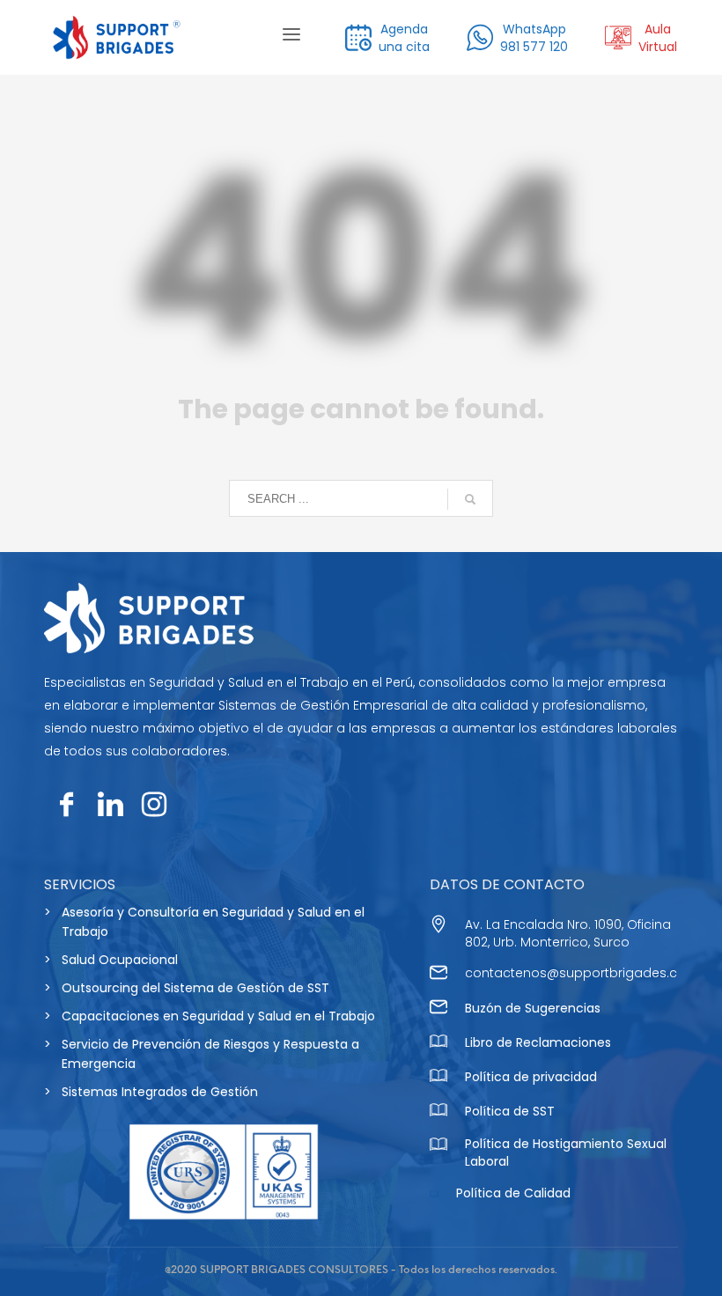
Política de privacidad (531, 1077)
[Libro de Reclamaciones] (438, 1043)
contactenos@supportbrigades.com (582, 973)
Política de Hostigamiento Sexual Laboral (566, 1152)
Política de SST (510, 1111)
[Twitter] (110, 803)
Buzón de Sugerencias (532, 1008)
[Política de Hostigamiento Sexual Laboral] (438, 1146)
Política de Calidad (513, 1193)
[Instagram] (154, 803)
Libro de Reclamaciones (538, 1042)
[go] (470, 499)
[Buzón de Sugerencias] (438, 1009)
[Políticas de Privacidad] (438, 1078)
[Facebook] (66, 803)
